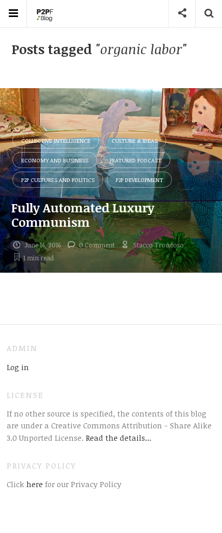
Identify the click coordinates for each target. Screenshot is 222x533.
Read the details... (118, 437)
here (33, 484)
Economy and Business (54, 160)
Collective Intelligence (55, 140)
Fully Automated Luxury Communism (82, 215)
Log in (18, 367)
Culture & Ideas (134, 140)
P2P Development (139, 180)
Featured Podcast (135, 160)
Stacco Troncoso (158, 244)
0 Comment (97, 244)
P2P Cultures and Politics (57, 180)
